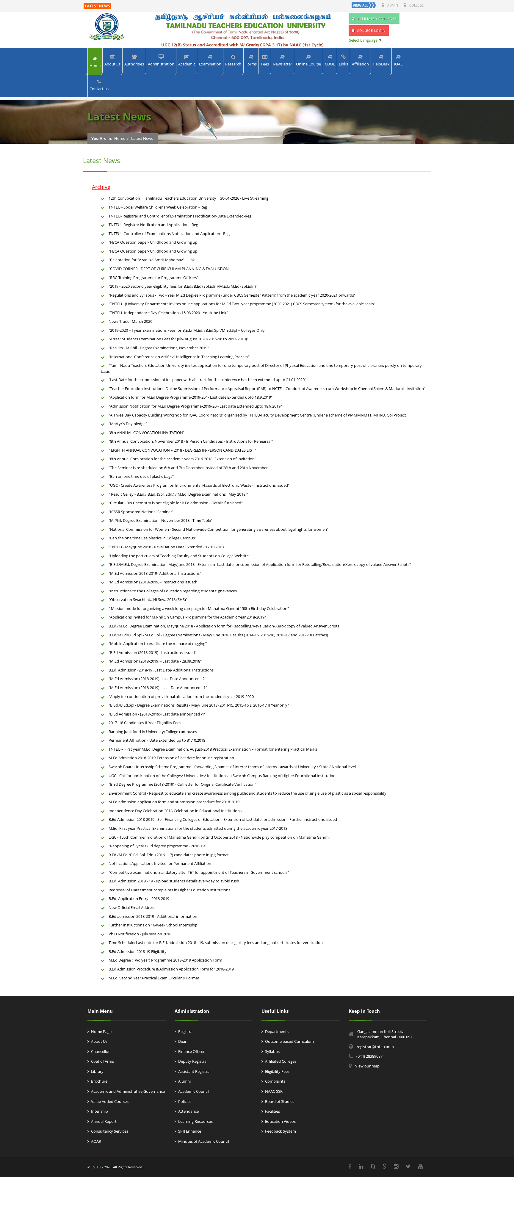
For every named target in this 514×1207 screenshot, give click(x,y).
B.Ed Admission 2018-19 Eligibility (138, 951)
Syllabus (272, 1051)
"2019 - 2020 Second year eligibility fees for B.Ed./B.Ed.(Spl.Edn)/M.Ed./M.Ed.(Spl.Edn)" (183, 286)
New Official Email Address (132, 907)
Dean (182, 1041)
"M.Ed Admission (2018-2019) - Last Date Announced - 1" (158, 687)
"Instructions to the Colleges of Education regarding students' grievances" (173, 591)
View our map (367, 1066)
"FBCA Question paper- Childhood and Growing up (153, 242)
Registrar (186, 1031)
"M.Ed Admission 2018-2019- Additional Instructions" (155, 573)
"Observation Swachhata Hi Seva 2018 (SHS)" (148, 599)
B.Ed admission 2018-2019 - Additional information (153, 916)
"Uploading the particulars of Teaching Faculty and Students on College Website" (179, 555)
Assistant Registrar (194, 1071)
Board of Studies (279, 1101)
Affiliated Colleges (280, 1061)
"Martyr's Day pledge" (128, 423)
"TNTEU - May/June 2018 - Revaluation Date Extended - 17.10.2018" (167, 547)
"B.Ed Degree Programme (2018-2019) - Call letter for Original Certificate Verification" (182, 784)
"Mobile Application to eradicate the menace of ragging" (158, 643)
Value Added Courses (109, 1101)
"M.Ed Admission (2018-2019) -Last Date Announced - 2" (157, 678)
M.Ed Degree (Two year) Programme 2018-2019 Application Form (165, 960)
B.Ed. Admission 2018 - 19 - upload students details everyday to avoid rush (174, 881)
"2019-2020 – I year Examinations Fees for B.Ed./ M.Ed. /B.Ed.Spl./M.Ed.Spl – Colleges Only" (187, 330)
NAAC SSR (274, 1091)
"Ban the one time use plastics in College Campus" (152, 538)
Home (119, 138)
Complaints (275, 1081)
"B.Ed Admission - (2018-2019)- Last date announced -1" (157, 714)
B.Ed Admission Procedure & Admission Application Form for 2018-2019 (171, 969)
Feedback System (280, 1131)
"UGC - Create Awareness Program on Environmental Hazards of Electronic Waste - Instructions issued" (199, 485)
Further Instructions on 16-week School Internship (153, 925)
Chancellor (100, 1051)
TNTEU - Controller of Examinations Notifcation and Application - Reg (169, 233)
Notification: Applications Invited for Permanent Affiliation (160, 863)
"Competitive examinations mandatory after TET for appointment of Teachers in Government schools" (199, 872)
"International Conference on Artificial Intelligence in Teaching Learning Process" (179, 356)
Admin (392, 5)
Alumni (184, 1081)
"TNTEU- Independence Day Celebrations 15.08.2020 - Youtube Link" (168, 312)
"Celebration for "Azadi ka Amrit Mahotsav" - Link (152, 259)
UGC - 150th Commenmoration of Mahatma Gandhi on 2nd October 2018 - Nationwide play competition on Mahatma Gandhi (219, 837)
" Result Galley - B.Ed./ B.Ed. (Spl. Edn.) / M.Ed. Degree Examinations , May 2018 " (178, 494)
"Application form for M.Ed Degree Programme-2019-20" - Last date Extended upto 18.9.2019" (190, 397)
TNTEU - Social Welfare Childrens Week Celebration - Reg (158, 207)
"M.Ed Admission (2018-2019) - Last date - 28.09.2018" (155, 661)
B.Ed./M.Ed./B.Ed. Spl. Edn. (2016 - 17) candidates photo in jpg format (169, 854)
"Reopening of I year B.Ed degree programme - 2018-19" (157, 845)
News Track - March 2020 (130, 321)
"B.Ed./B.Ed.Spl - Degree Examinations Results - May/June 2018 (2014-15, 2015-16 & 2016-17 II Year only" (199, 705)
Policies (184, 1101)
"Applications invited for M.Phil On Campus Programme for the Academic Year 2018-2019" (187, 617)
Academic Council (193, 1091)
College (416, 5)
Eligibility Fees (277, 1071)
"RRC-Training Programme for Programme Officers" (153, 277)
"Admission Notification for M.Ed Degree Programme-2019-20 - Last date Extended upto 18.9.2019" (195, 406)
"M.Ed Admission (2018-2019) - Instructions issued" (153, 582)
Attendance (188, 1111)
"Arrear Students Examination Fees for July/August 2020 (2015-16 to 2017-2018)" (178, 339)
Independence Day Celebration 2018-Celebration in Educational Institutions (175, 810)
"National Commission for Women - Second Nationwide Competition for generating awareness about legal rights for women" (218, 529)
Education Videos (280, 1121)
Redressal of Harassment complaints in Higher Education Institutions (169, 890)
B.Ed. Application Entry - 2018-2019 (139, 898)
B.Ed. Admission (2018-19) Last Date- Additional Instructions (161, 670)
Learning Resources (195, 1121)
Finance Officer (191, 1051)
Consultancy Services (109, 1131)
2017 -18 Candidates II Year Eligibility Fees (145, 722)
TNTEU (96, 1167)
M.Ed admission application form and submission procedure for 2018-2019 (174, 801)
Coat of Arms (102, 1061)
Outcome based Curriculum (289, 1041)
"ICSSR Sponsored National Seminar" (141, 511)
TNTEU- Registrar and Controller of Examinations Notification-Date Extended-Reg (180, 216)
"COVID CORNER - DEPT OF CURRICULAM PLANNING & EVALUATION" (169, 268)
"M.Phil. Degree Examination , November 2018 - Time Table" (160, 520)
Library (97, 1071)
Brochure (99, 1081)
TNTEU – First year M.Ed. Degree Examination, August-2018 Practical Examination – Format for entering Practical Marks (213, 749)
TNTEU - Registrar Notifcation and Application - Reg (153, 224)
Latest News (142, 138)
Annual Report (104, 1121)
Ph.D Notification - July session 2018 (140, 934)
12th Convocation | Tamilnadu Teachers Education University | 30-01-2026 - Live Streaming (188, 198)
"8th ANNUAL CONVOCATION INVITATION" (146, 432)
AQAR (96, 1141)
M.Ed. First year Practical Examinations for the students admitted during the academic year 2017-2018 (198, 828)
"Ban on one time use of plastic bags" (141, 476)
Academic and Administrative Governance (128, 1091)
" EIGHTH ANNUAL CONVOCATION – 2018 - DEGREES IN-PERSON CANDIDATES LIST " (182, 450)
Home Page (101, 1031)
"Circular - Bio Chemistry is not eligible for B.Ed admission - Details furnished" (176, 502)
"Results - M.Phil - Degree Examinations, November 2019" (159, 347)
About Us (99, 1041)
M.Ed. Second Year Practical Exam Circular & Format (154, 978)
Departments (277, 1031)
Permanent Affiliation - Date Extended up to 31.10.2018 (157, 740)
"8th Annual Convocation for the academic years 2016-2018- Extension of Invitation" (182, 458)
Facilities (272, 1111)
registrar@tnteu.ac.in (375, 1046)
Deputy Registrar (193, 1061)
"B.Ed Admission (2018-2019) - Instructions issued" (152, 652)
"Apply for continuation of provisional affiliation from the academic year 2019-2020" (182, 696)
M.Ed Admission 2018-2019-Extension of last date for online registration (171, 757)
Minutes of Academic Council (203, 1141)
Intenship (99, 1111)
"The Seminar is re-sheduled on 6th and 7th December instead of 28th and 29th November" (189, 467)
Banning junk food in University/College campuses (153, 731)
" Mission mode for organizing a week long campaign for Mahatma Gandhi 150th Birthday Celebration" (199, 608)
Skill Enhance (189, 1131)
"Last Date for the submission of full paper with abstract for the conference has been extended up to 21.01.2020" (207, 379)
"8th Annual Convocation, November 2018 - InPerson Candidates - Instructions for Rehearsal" (191, 441)
